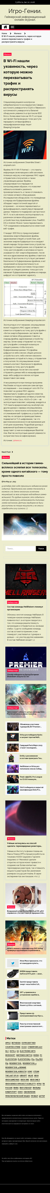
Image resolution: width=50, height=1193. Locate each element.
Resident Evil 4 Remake (15, 1067)
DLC (7, 1051)
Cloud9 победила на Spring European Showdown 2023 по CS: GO (23, 676)
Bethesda (16, 1043)
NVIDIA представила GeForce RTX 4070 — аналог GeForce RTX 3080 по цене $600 (31, 972)
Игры (39, 1084)
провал (34, 1096)
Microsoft (10, 1055)
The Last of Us (12, 1076)
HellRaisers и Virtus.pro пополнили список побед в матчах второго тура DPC (31, 767)
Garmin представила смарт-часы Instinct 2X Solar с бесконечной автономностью (29, 983)
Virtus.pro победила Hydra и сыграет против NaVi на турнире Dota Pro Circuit (31, 736)
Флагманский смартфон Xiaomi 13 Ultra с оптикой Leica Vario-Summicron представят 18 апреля (30, 1004)
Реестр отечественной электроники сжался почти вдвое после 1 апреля (31, 1025)
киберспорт (11, 1092)
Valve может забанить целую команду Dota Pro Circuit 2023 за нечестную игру (25, 713)
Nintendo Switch (24, 1055)
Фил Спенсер (26, 1088)
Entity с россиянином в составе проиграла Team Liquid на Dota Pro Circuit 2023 (31, 757)
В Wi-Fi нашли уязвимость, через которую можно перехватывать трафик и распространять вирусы (20, 78)
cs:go (24, 1047)
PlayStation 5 (24, 1059)
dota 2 (13, 1051)
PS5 (6, 1063)
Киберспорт (13, 602)
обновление (29, 1092)
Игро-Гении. (25, 11)
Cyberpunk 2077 (35, 1047)
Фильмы (37, 1088)
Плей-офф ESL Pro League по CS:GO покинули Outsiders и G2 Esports (31, 778)
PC (41, 1055)
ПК (44, 1084)
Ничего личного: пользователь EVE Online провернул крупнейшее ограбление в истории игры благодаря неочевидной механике (25, 950)
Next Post (6, 452)
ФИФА (15, 1088)
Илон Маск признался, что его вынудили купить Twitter (31, 962)
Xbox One (24, 1080)
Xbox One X (35, 1080)
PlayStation (11, 1059)
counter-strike (12, 1047)
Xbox (36, 1076)
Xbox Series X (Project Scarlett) (20, 1084)
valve (30, 1076)
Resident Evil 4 (29, 1063)
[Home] (5, 27)
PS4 (33, 1059)
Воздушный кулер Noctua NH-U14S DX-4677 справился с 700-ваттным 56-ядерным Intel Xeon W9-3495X (25, 912)
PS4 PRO (39, 1059)
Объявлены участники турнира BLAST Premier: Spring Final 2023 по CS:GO (31, 725)
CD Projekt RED (28, 1043)
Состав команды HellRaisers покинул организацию (25, 608)
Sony (30, 1071)
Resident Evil (15, 1063)
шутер (42, 1096)
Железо (7, 54)
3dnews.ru (17, 440)
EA (18, 1051)
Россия (8, 1088)
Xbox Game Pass (12, 1080)
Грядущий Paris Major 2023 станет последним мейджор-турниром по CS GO (31, 746)
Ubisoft (23, 1076)
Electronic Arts (27, 1051)
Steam (36, 1071)
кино (20, 1092)
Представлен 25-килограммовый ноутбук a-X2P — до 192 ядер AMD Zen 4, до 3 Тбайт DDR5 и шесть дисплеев (31, 1014)
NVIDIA (36, 1055)
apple (8, 1043)
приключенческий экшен (17, 1096)
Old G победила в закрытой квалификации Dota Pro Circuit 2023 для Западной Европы (31, 788)
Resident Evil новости (16, 1071)
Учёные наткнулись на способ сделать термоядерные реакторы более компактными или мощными (24, 845)
